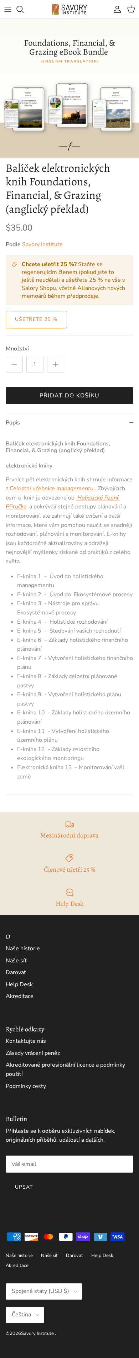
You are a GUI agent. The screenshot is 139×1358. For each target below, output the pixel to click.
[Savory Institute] (69, 9)
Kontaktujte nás (26, 1041)
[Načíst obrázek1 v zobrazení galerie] (69, 88)
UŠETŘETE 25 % (36, 319)
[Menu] (8, 9)
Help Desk (19, 984)
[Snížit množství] (14, 364)
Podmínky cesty (26, 1086)
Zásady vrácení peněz (33, 1053)
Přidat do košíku (69, 396)
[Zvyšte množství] (55, 364)
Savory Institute (42, 244)
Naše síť (16, 961)
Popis (13, 423)
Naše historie (23, 948)
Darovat (16, 972)
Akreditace (20, 996)
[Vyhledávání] (23, 9)
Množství (17, 349)
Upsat (24, 1187)
